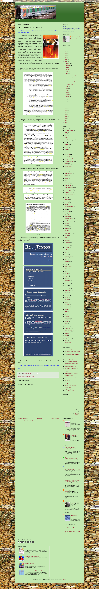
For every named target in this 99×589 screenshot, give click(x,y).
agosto (67, 71)
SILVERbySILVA (68, 501)
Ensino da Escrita (35, 374)
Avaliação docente (68, 140)
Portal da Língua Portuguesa (70, 385)
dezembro (68, 63)
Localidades (67, 251)
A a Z (66, 514)
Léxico (66, 252)
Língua (66, 254)
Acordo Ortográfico (69, 130)
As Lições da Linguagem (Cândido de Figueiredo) (72, 352)
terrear (66, 420)
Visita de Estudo (68, 342)
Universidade (67, 333)
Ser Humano (67, 318)
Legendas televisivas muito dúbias (32, 556)
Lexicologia (67, 244)
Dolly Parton (73, 435)
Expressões (67, 208)
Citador (66, 356)
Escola (66, 197)
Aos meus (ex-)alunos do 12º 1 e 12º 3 (72, 469)
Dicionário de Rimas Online (70, 366)
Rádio (66, 314)
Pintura (66, 287)
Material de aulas (68, 256)
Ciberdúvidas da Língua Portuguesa (72, 354)
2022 (66, 56)
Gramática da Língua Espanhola (71, 373)
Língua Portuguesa (68, 378)
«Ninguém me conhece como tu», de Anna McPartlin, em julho (72, 481)
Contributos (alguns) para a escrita (73, 77)
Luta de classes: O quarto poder (74, 516)
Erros (66, 196)
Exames (66, 204)
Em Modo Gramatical (77, 414)
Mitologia (67, 258)
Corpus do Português (69, 359)
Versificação (67, 337)
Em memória (67, 183)
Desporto (66, 171)
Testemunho (67, 326)
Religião (66, 311)
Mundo (66, 263)
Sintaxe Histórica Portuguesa (70, 390)
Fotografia (67, 223)
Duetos (66, 180)
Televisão (66, 325)
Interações (67, 235)
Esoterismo (67, 199)
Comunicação (67, 154)
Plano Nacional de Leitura (70, 382)
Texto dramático (68, 328)
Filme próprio (67, 214)
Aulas (23, 374)
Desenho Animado (68, 170)
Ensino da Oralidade (69, 190)
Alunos (66, 132)
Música (66, 264)
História (66, 230)
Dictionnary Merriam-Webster (71, 370)
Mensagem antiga (55, 418)
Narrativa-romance (68, 270)
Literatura (67, 247)
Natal (66, 271)
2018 (66, 99)
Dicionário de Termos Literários (71, 368)
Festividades (67, 211)
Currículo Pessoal (68, 166)
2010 (66, 114)
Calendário (67, 144)
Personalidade (67, 283)
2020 (66, 59)
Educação (66, 182)
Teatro (66, 323)
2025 (66, 50)
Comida (66, 152)
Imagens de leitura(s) (69, 375)
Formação (47, 374)
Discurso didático (28, 374)
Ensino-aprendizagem (69, 194)
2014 (66, 107)
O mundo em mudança (70, 81)
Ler (65, 457)
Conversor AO (67, 358)
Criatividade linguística (69, 161)
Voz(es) (66, 344)
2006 (66, 122)
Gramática (67, 228)
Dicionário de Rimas (69, 365)
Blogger (64, 579)
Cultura (66, 163)
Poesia (66, 292)
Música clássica (68, 266)
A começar (67, 128)
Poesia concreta (68, 294)
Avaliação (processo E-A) (70, 139)
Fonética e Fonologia (69, 218)
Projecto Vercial (68, 387)
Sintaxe (66, 321)
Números (66, 275)
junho (67, 86)
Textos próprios (68, 332)
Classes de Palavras (68, 151)
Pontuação (67, 299)
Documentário (67, 177)
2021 (66, 57)
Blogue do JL (68, 490)
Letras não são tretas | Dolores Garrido (71, 467)
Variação (66, 335)
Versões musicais (68, 338)
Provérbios (67, 304)
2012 (66, 110)
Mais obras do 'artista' (29, 563)
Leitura (66, 239)
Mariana (67, 434)
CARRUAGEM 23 (31, 6)
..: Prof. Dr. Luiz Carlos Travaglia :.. (72, 531)
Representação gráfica (69, 313)
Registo (66, 309)
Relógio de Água (68, 389)
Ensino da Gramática (69, 187)
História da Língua (68, 232)
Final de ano (67, 216)
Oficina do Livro (68, 479)
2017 (66, 101)
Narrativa (66, 268)
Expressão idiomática (69, 206)
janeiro (67, 96)
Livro (66, 249)
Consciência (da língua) (69, 158)
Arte (65, 133)
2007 (66, 120)
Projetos (66, 302)
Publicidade (67, 307)
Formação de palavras (69, 221)
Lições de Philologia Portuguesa (71, 377)
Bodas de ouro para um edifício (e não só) (33, 570)
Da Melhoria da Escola (75, 422)
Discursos (66, 175)
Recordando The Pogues (70, 448)
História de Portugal (69, 233)
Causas (66, 146)
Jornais (66, 237)
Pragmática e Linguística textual (28, 376)
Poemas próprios (68, 290)
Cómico (66, 168)
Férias (66, 225)
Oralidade (67, 276)
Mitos (66, 259)
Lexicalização (67, 242)
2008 (66, 118)
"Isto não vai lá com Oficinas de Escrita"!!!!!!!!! (72, 83)
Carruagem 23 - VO (76, 37)
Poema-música (68, 288)
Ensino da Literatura (69, 189)
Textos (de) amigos (68, 330)
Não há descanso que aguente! (72, 75)
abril (67, 90)
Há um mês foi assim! (70, 79)
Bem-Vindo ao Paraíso (70, 447)
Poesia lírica (67, 295)
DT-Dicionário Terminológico (71, 361)
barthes (66, 491)
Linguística (52, 374)
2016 (66, 103)
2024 (66, 52)
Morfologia (67, 261)
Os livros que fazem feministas (71, 458)
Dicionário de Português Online (71, 363)
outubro (68, 67)
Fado (66, 209)
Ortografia (67, 278)
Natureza (66, 273)
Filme (66, 213)
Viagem (66, 340)
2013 (66, 109)
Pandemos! (27, 549)
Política (66, 297)
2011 (66, 113)
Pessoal (66, 285)
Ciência (66, 149)
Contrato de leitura (68, 159)
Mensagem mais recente (23, 418)
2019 (66, 61)
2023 (66, 53)
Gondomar (67, 226)
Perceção (66, 282)
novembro (68, 65)
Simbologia (67, 319)
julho (67, 73)
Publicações (67, 306)
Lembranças (67, 240)
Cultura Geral (67, 165)
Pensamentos (67, 280)
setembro (68, 69)
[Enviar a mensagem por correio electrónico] (37, 373)
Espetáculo (67, 201)
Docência (66, 178)
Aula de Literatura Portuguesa (71, 528)
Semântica (67, 316)
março (67, 92)
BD (65, 142)
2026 (66, 48)
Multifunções (67, 380)
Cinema (66, 147)
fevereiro (68, 94)
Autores (66, 137)
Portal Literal (67, 383)
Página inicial (39, 418)
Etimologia (67, 202)
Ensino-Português (42, 374)
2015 (66, 105)
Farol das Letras (68, 371)
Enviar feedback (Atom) (28, 420)
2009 (66, 116)
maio (67, 88)
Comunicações (67, 156)
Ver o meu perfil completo (75, 38)
